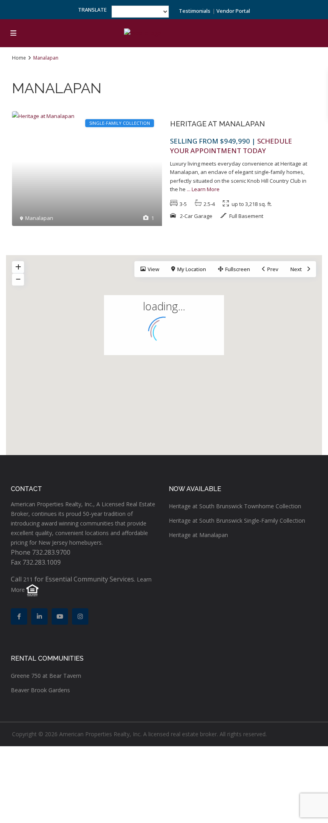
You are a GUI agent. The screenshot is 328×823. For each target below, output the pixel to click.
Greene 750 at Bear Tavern (46, 675)
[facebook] (19, 616)
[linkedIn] (39, 616)
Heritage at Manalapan (217, 124)
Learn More (206, 189)
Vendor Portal (233, 10)
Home (19, 57)
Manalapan (39, 218)
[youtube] (60, 616)
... (188, 189)
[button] (181, 359)
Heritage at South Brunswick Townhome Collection (235, 506)
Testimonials (194, 10)
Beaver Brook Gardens (40, 690)
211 (28, 579)
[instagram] (80, 616)
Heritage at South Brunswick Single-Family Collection (237, 520)
